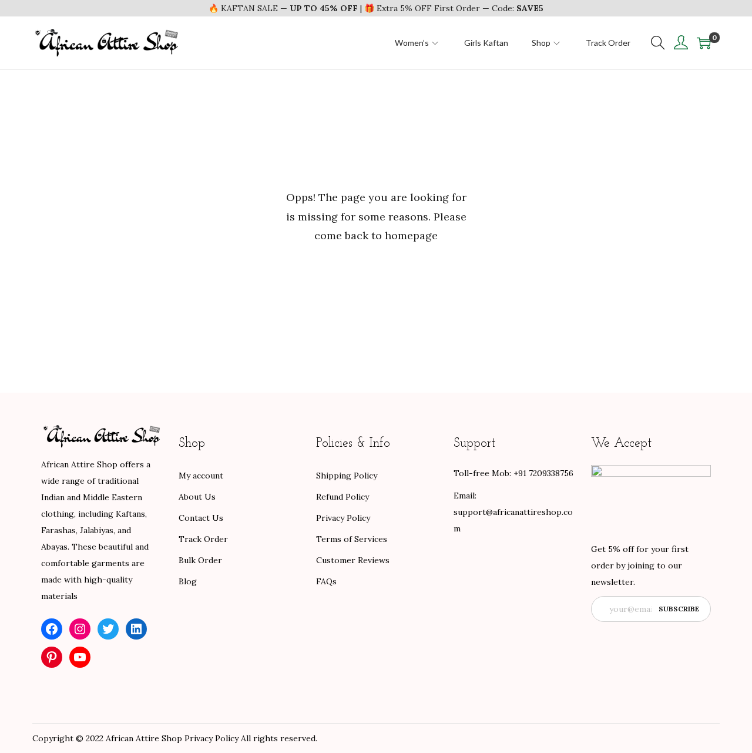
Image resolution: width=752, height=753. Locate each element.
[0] (704, 43)
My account (201, 475)
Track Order (203, 539)
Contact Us (201, 518)
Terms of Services (351, 539)
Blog (188, 581)
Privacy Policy (343, 518)
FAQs (326, 581)
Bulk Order (200, 560)
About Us (197, 496)
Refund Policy (342, 496)
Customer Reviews (353, 560)
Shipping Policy (346, 475)
